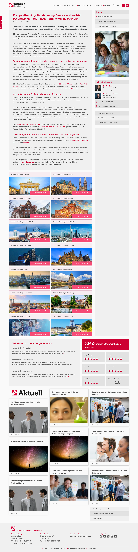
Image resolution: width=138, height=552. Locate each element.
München (27, 142)
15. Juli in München (66, 84)
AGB (45, 548)
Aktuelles (98, 5)
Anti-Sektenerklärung (57, 548)
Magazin (107, 5)
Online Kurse (56, 5)
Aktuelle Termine (39, 192)
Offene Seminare (69, 5)
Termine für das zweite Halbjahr (28, 124)
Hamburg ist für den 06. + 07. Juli (53, 127)
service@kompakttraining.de (80, 536)
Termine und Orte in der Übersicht (73, 89)
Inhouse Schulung (84, 5)
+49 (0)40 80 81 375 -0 (22, 541)
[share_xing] (1, 17)
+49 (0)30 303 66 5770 (51, 541)
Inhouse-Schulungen (27, 162)
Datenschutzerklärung (76, 548)
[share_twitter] (1, 24)
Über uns (116, 5)
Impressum (91, 548)
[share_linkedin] (1, 27)
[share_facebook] (1, 20)
